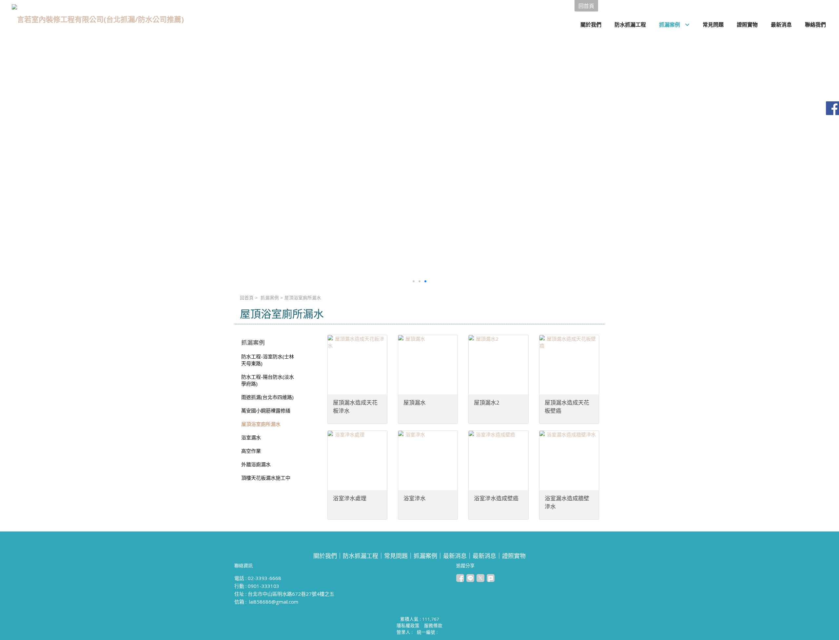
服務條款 (433, 626)
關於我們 (325, 556)
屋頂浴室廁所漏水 (261, 424)
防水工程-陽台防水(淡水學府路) (267, 380)
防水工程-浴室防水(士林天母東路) (267, 360)
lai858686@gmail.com (273, 601)
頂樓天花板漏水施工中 (265, 477)
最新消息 (455, 556)
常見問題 (396, 556)
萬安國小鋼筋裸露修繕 (265, 410)
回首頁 (247, 298)
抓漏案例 (270, 298)
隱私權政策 (408, 626)
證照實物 (514, 556)
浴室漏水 (251, 437)
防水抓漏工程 (360, 556)
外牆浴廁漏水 (256, 464)
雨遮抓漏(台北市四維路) (267, 397)
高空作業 (251, 451)
